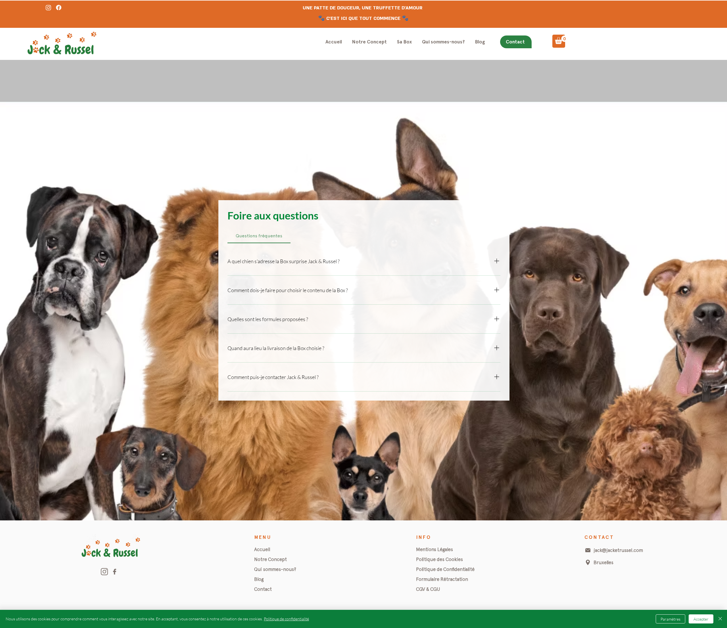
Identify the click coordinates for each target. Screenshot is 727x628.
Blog (259, 579)
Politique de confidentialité (286, 618)
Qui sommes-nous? (275, 569)
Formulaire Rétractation (442, 579)
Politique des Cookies (439, 559)
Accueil (262, 549)
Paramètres (670, 619)
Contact (263, 589)
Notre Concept (270, 559)
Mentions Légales (434, 549)
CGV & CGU (428, 589)
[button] (561, 39)
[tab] (259, 236)
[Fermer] (720, 618)
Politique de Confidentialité (445, 569)
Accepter (701, 619)
